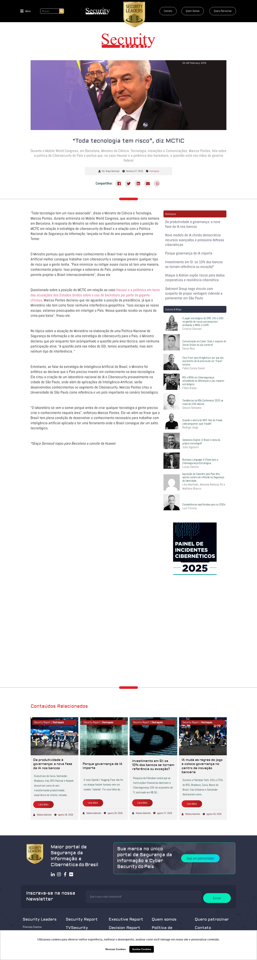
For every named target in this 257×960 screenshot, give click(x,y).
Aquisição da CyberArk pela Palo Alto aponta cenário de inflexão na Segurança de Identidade (203, 477)
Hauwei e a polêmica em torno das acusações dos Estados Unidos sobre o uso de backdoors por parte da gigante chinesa (95, 294)
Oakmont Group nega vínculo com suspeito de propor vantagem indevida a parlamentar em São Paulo (193, 293)
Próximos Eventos (32, 927)
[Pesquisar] (61, 11)
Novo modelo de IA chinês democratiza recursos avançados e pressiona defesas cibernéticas (194, 240)
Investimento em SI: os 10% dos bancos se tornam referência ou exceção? (194, 264)
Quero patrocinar (212, 919)
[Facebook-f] (65, 874)
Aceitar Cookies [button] (141, 949)
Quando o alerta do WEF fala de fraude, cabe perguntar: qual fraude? (202, 421)
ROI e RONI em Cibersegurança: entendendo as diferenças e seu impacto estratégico (203, 381)
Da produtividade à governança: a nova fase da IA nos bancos (192, 224)
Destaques (154, 171)
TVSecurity (77, 927)
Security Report (82, 919)
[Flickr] (71, 874)
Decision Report (124, 927)
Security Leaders (39, 919)
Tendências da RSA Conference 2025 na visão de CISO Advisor (202, 402)
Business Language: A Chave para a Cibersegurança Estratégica (200, 461)
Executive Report (126, 919)
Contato (203, 927)
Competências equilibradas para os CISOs (203, 504)
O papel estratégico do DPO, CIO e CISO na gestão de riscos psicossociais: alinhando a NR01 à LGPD (202, 321)
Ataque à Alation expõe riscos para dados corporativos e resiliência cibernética (195, 277)
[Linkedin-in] (53, 874)
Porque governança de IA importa (188, 253)
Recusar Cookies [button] (115, 949)
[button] (25, 11)
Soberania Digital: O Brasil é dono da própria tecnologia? (201, 441)
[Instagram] (59, 874)
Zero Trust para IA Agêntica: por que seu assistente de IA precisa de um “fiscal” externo (203, 361)
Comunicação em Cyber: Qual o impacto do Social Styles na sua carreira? (204, 342)
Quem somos (164, 919)
